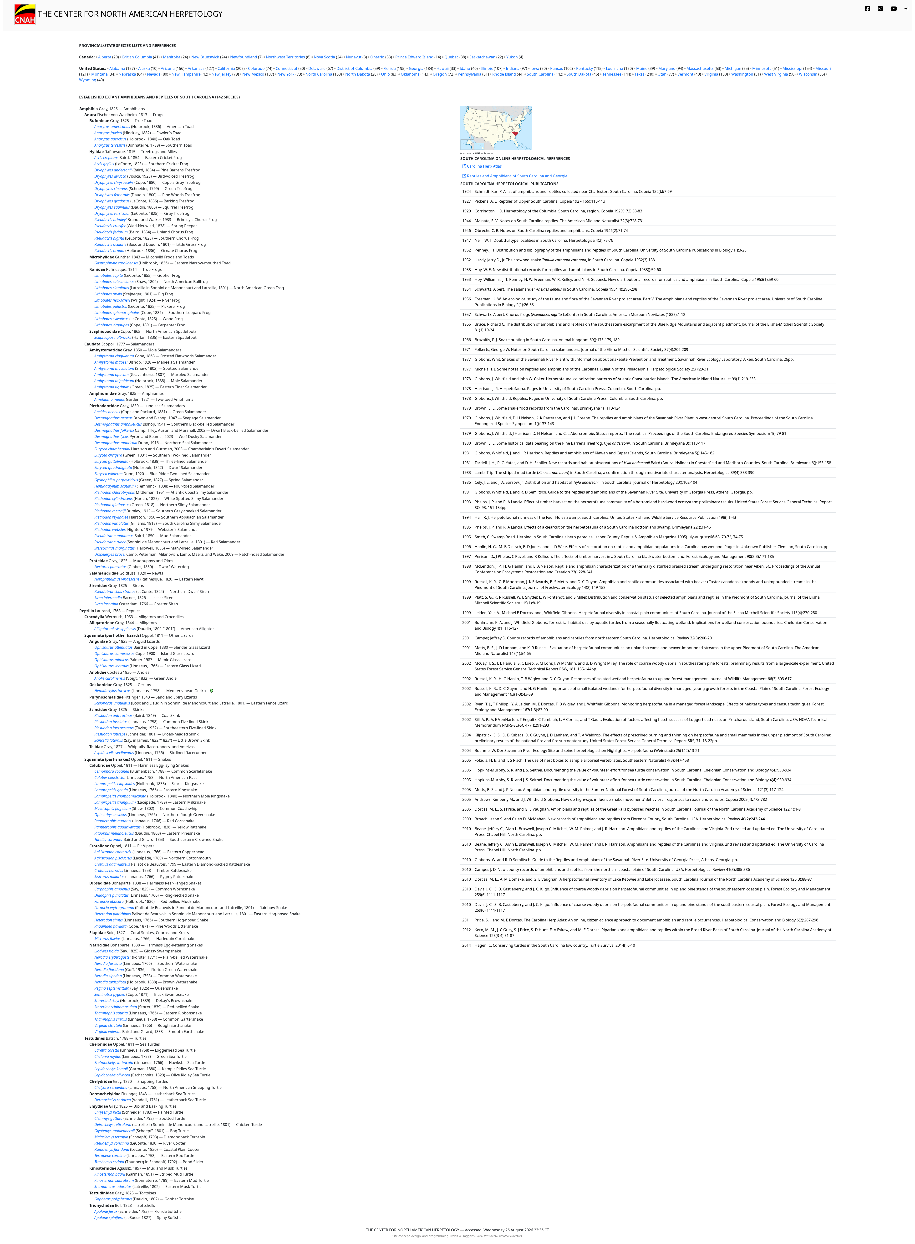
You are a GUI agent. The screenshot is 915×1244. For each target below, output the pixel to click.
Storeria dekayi (106, 1000)
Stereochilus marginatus (114, 548)
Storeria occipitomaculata (115, 1006)
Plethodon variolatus (111, 523)
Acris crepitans (106, 157)
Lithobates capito (108, 275)
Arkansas (196, 68)
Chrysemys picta (107, 1112)
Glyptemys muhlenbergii (114, 1130)
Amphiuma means (109, 399)
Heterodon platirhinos (112, 913)
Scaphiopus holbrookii (112, 337)
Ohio (385, 74)
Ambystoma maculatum (114, 368)
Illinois (487, 68)
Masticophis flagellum (112, 808)
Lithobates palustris (110, 306)
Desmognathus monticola (115, 442)
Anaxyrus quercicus (110, 139)
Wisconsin (808, 74)
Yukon (512, 57)
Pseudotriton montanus (113, 535)
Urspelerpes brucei (109, 554)
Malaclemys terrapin (111, 1137)
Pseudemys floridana (111, 1149)
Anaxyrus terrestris (109, 145)
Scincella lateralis (108, 740)
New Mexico (253, 74)
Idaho (465, 68)
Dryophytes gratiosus (111, 201)
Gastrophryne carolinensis (116, 263)
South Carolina (540, 74)
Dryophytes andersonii (113, 170)
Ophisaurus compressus (114, 653)
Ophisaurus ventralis (111, 665)
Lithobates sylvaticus (111, 318)
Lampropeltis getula (111, 789)
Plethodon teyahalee (111, 517)
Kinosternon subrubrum (114, 1180)
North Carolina (318, 74)
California (226, 68)
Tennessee (611, 74)
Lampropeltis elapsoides (114, 783)
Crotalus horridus (108, 870)
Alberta (104, 57)
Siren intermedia (108, 597)
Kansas (556, 68)
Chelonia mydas (107, 1056)
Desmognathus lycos (111, 436)
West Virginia (776, 74)
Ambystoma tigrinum (111, 387)
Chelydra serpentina (110, 1087)
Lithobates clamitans (111, 287)
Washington (742, 74)
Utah (662, 74)
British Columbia (137, 57)
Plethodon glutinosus (111, 504)
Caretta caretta (106, 1050)
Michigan (733, 68)
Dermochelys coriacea (112, 1099)
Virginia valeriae (107, 1031)
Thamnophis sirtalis (110, 1019)
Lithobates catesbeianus (114, 281)
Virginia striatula (108, 1025)
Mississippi (792, 68)
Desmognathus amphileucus (118, 424)
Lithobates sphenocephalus (117, 312)
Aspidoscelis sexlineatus (114, 752)
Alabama (117, 68)
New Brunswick (205, 57)
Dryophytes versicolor (112, 213)
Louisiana (614, 68)
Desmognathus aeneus (113, 418)
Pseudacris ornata (109, 250)
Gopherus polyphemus (113, 1199)
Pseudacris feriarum (111, 232)
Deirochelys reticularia (112, 1124)
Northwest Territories (285, 57)
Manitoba (171, 57)
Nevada (154, 74)
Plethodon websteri (110, 529)
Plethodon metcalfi (110, 511)
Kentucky (584, 68)
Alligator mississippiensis (115, 628)
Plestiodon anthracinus (113, 715)
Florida (389, 68)
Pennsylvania (469, 74)
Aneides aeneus (107, 411)
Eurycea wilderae (108, 473)
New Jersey (221, 74)
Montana (99, 74)
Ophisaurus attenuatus (113, 647)
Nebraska (127, 74)
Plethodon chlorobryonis (114, 492)
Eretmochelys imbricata (113, 1062)
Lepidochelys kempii (111, 1068)
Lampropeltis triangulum (115, 802)
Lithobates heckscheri (112, 300)
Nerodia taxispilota (110, 982)
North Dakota (357, 74)
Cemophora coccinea (111, 771)
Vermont (685, 74)
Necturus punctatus (110, 566)
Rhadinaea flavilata (110, 926)
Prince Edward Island (414, 57)
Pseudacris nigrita (109, 238)
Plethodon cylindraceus (113, 498)
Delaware (316, 68)
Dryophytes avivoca (110, 176)
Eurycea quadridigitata (113, 467)
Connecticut (286, 68)
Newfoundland (243, 57)
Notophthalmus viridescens (116, 579)
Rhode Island (504, 74)
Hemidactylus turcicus (112, 690)
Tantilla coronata (108, 839)
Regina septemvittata (111, 988)
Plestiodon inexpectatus (114, 727)
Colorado (256, 68)
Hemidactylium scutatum (115, 486)
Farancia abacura (109, 901)
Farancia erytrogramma (114, 907)
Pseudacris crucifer (110, 225)
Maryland (667, 68)
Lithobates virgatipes (111, 325)
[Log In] (906, 8)
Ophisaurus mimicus (111, 659)
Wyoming (87, 79)
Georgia (416, 68)
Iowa (534, 68)
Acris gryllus (104, 163)
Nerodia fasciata (108, 963)
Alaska (144, 68)
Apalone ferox (105, 1211)
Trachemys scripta (109, 1161)
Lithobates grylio (108, 294)
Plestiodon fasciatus (110, 721)
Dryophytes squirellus (112, 207)
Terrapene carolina (110, 1155)
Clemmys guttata (108, 1118)
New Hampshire (186, 74)
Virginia (711, 74)
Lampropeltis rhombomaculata (120, 796)
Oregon (440, 74)
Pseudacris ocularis (110, 244)
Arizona (168, 68)
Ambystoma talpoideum (114, 380)
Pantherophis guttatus (112, 820)
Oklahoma (410, 74)
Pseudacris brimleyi (110, 219)
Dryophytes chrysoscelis (113, 182)
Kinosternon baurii (109, 1174)
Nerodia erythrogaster (112, 957)
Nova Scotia (324, 57)
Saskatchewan (482, 57)
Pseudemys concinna (111, 1143)
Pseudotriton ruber (110, 542)
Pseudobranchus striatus (114, 591)
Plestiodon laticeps (109, 734)
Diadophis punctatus (111, 895)
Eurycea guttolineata (111, 461)
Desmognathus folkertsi (114, 430)
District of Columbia (354, 68)
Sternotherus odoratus (113, 1186)
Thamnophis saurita (111, 1013)
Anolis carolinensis (109, 678)
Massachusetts (700, 68)
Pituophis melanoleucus (114, 833)
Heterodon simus (108, 920)
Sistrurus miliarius (109, 876)
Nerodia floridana (109, 969)
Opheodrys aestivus (110, 814)
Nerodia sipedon (108, 975)
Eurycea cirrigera (108, 455)
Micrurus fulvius (107, 938)
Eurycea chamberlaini (112, 449)
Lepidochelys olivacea (112, 1075)
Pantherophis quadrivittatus (117, 827)
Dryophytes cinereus (111, 188)
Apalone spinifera (108, 1217)
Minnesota (762, 68)
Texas (640, 74)
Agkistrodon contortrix (113, 851)
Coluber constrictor (110, 777)
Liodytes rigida (106, 951)
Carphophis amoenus (112, 889)
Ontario (377, 57)
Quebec (451, 57)
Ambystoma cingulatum (114, 356)
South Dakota (579, 74)
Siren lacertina (106, 604)
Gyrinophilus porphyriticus (116, 480)
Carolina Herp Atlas (484, 166)
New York (286, 74)
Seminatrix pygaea (109, 994)
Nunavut (353, 57)
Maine (641, 68)
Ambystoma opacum (111, 374)
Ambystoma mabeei (110, 362)
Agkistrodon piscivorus (113, 858)
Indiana (512, 68)
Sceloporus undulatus (112, 703)
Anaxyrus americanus (112, 126)
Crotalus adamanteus (112, 864)
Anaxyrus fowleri (108, 132)
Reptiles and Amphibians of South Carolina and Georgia (516, 176)
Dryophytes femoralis (112, 194)
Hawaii (443, 68)
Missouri (823, 68)
